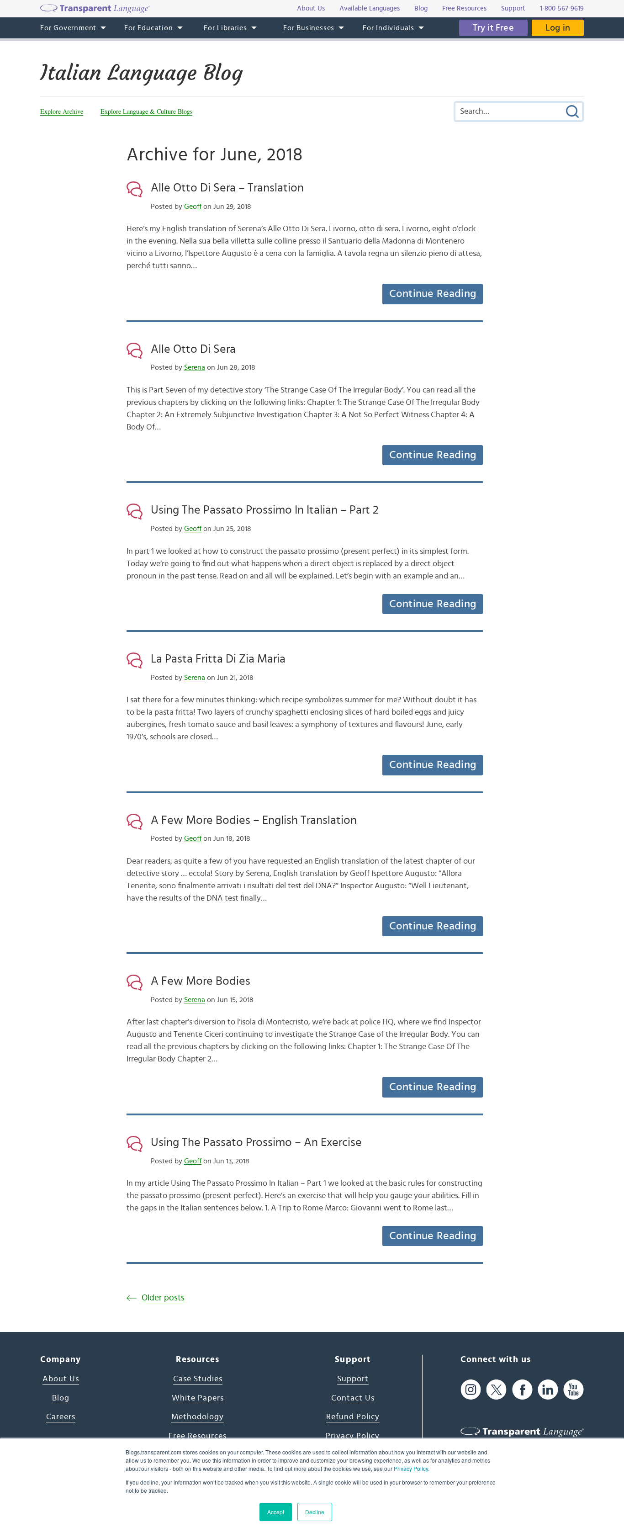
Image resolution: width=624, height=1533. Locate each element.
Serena (194, 367)
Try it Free (493, 27)
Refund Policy (353, 1417)
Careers (60, 1417)
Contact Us (353, 1398)
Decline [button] (314, 1512)
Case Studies (197, 1379)
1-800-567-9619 (562, 8)
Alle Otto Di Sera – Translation (227, 188)
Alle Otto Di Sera (193, 349)
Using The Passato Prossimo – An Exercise (256, 1142)
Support (353, 1379)
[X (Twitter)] (496, 1389)
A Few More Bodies (200, 981)
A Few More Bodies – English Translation (254, 820)
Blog (60, 1398)
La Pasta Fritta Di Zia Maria (218, 659)
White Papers (198, 1398)
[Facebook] (522, 1389)
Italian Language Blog (141, 72)
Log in (557, 27)
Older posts (163, 1298)
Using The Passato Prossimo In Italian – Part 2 (265, 510)
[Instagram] (470, 1389)
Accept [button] (275, 1512)
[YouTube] (573, 1389)
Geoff (192, 206)
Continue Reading (432, 293)
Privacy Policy (411, 1468)
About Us (60, 1379)
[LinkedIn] (548, 1389)
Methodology (197, 1417)
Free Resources (198, 1436)
